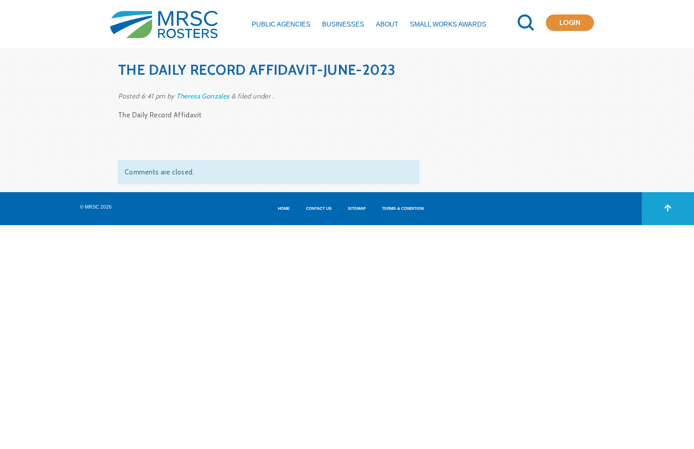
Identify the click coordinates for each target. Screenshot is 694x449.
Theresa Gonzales (202, 96)
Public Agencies (281, 24)
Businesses (343, 24)
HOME (284, 208)
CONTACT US (319, 208)
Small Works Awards (448, 24)
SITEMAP (357, 208)
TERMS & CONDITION (403, 208)
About (387, 24)
